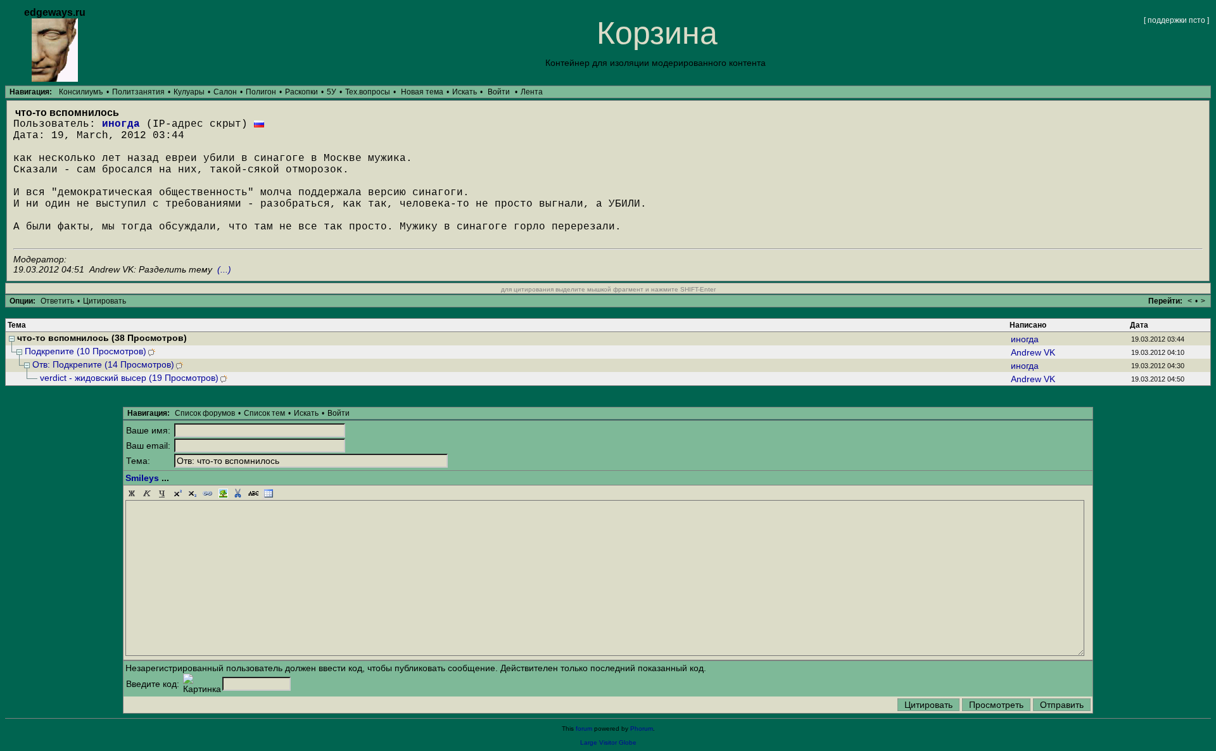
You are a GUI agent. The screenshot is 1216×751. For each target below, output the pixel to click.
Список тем (264, 413)
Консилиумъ (81, 91)
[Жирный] (131, 493)
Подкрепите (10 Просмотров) (85, 351)
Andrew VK (1033, 352)
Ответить (57, 301)
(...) (224, 269)
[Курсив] (147, 493)
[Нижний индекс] (192, 493)
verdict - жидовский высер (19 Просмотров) (129, 378)
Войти (499, 91)
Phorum (641, 728)
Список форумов (205, 413)
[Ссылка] (207, 493)
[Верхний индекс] (177, 493)
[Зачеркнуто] (253, 493)
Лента (532, 91)
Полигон (261, 91)
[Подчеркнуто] (162, 493)
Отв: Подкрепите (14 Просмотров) (103, 364)
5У (331, 91)
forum (584, 728)
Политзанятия (138, 91)
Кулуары (189, 91)
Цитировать (104, 301)
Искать (464, 91)
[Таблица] (268, 493)
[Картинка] (223, 493)
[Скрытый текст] (238, 493)
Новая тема (422, 91)
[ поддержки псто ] (1176, 20)
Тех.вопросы (367, 91)
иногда (121, 124)
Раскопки (301, 91)
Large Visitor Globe (608, 742)
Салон (225, 91)
